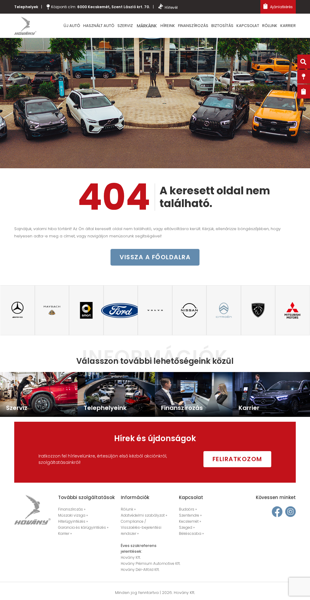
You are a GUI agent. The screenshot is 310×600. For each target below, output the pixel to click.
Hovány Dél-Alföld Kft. (140, 569)
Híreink (167, 25)
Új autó (72, 25)
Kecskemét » (190, 521)
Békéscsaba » (191, 533)
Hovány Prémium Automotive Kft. (150, 563)
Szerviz (125, 25)
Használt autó (98, 25)
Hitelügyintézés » (73, 521)
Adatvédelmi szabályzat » (144, 515)
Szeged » (187, 527)
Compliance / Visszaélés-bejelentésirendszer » (141, 527)
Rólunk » (128, 509)
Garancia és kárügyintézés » (83, 527)
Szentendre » (190, 515)
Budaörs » (188, 509)
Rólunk (269, 25)
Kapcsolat (247, 25)
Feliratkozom (237, 459)
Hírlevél (171, 7)
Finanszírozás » (71, 509)
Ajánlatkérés (281, 6)
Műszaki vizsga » (73, 515)
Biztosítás (222, 25)
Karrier (288, 25)
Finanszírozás (193, 25)
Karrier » (65, 533)
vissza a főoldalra (155, 257)
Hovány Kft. (131, 557)
